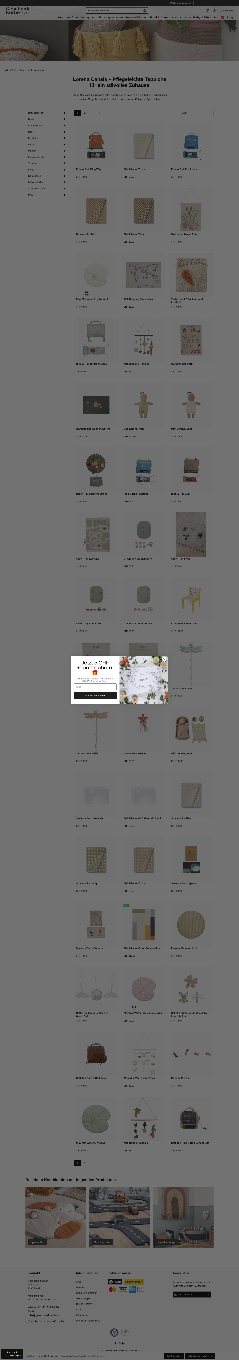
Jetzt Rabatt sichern (95, 695)
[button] (12, 1354)
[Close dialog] (164, 659)
